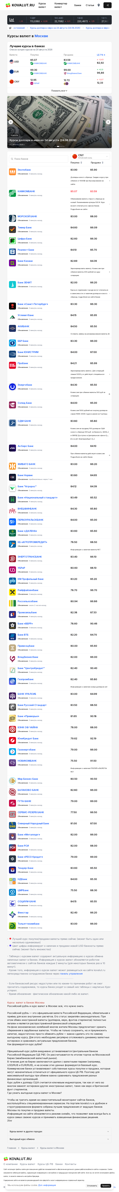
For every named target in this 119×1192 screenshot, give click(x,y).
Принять (106, 1186)
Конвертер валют (61, 5)
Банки (77, 5)
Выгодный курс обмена (22, 1139)
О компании (10, 1164)
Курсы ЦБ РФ (45, 1164)
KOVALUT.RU (22, 5)
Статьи (90, 5)
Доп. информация (47, 1185)
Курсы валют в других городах (26, 1131)
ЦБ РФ (100, 55)
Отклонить (92, 1186)
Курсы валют (42, 5)
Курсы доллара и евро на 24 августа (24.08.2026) (40, 28)
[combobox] (90, 156)
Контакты (70, 1164)
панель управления (71, 973)
